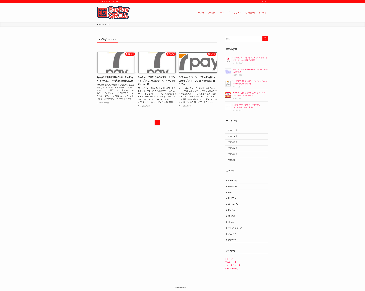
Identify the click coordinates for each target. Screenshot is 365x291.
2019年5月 (232, 142)
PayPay (231, 210)
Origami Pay (233, 204)
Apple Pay (232, 180)
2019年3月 (232, 154)
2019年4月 (232, 148)
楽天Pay (232, 240)
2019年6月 (232, 136)
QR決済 (231, 216)
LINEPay (232, 198)
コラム (231, 222)
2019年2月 (232, 160)
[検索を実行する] (265, 38)
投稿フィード (231, 262)
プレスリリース (235, 228)
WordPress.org (231, 268)
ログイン (229, 259)
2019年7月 (232, 130)
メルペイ (232, 234)
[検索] (266, 1)
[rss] (262, 1)
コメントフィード (233, 265)
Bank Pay (232, 186)
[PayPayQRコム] (113, 12)
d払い (230, 192)
